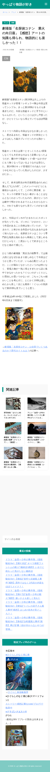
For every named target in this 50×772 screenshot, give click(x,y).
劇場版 (22, 49)
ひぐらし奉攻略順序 (18, 692)
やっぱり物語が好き (17, 4)
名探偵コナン (30, 49)
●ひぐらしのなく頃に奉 (18, 654)
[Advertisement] (13, 369)
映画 (38, 49)
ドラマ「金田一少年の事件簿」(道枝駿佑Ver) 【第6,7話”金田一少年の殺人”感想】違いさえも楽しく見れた (24, 594)
